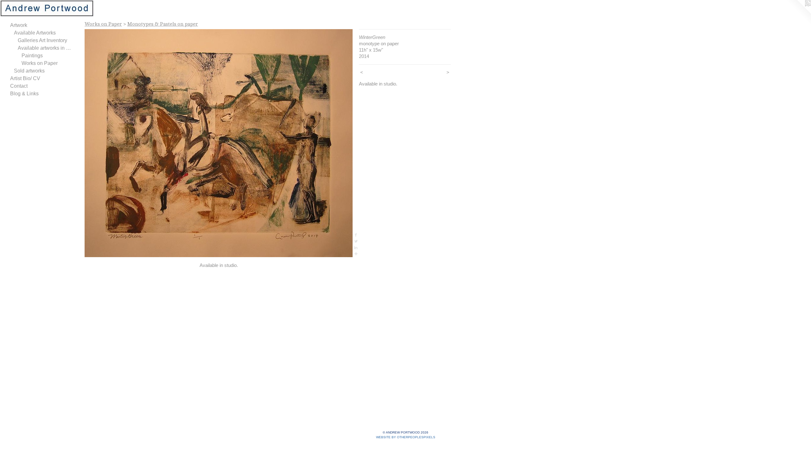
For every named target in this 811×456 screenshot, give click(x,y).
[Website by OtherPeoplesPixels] (798, 12)
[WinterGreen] (219, 143)
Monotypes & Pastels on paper (162, 24)
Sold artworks (29, 70)
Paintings (32, 55)
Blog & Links (24, 93)
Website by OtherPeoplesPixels (405, 437)
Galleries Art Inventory (42, 40)
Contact (19, 86)
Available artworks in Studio (45, 48)
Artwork (18, 25)
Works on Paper (40, 63)
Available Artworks (35, 32)
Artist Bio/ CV (25, 78)
